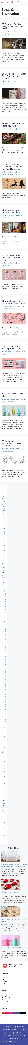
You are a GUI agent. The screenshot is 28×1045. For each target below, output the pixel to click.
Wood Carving (4, 834)
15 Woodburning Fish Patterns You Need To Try (13, 302)
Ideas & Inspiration (8, 309)
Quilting (4, 787)
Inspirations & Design (3, 581)
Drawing (4, 540)
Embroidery (4, 768)
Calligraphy (5, 977)
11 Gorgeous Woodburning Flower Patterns (11, 443)
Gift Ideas (4, 981)
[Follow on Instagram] (11, 1013)
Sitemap (4, 1021)
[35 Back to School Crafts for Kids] (14, 940)
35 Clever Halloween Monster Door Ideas (11, 211)
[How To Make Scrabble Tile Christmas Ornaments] (14, 911)
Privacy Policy (6, 996)
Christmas (20, 129)
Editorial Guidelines (7, 1001)
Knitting (4, 778)
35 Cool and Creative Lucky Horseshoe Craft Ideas (12, 26)
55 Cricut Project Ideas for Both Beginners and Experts (14, 76)
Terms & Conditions (7, 998)
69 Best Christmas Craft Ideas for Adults (13, 124)
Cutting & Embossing (3, 501)
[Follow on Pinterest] (5, 1013)
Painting (4, 557)
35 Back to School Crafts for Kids (11, 948)
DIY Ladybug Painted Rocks (10, 893)
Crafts (18, 32)
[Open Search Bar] (19, 2)
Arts (3, 496)
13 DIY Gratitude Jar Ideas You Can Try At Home (11, 257)
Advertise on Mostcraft (8, 1019)
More (3, 586)
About (4, 994)
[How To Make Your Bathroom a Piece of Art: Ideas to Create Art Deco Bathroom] (14, 856)
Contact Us (5, 1017)
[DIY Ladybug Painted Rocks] (14, 884)
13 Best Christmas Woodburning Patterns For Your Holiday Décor (12, 166)
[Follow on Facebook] (17, 1013)
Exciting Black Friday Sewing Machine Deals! (13, 347)
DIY (3, 506)
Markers (4, 548)
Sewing (18, 352)
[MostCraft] (8, 2)
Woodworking (3, 809)
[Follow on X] (23, 1013)
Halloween (5, 674)
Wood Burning (15, 174)
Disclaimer (5, 1000)
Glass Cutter (20, 399)
